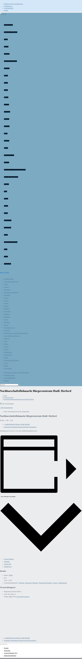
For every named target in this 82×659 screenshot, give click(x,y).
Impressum (7, 650)
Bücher (6, 325)
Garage (6, 347)
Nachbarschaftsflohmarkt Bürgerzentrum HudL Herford (19, 399)
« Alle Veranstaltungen (6, 407)
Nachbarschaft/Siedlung (11, 360)
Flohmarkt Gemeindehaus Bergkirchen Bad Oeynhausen (20, 427)
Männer (6, 306)
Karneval (7, 330)
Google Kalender (9, 559)
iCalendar (6, 561)
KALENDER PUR (8, 8)
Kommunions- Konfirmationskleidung (16, 333)
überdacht (7, 290)
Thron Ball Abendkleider (12, 336)
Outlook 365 (7, 564)
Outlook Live (8, 566)
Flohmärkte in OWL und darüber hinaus (13, 4)
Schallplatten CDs (9, 328)
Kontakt (6, 10)
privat (6, 363)
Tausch (6, 366)
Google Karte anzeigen (22, 596)
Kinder (6, 298)
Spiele (6, 319)
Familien (6, 309)
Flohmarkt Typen (8, 6)
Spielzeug (7, 317)
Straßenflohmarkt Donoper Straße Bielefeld (17, 424)
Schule (6, 357)
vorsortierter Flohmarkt (11, 281)
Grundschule (8, 355)
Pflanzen (6, 338)
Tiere (5, 341)
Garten (6, 349)
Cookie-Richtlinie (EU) (10, 653)
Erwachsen (7, 311)
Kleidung (7, 314)
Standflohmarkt (9, 279)
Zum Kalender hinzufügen (8, 496)
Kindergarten (8, 352)
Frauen (6, 303)
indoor (6, 284)
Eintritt (6, 344)
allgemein (7, 295)
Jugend (6, 300)
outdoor (6, 287)
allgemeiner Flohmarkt (11, 292)
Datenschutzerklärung (10, 655)
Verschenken (8, 368)
